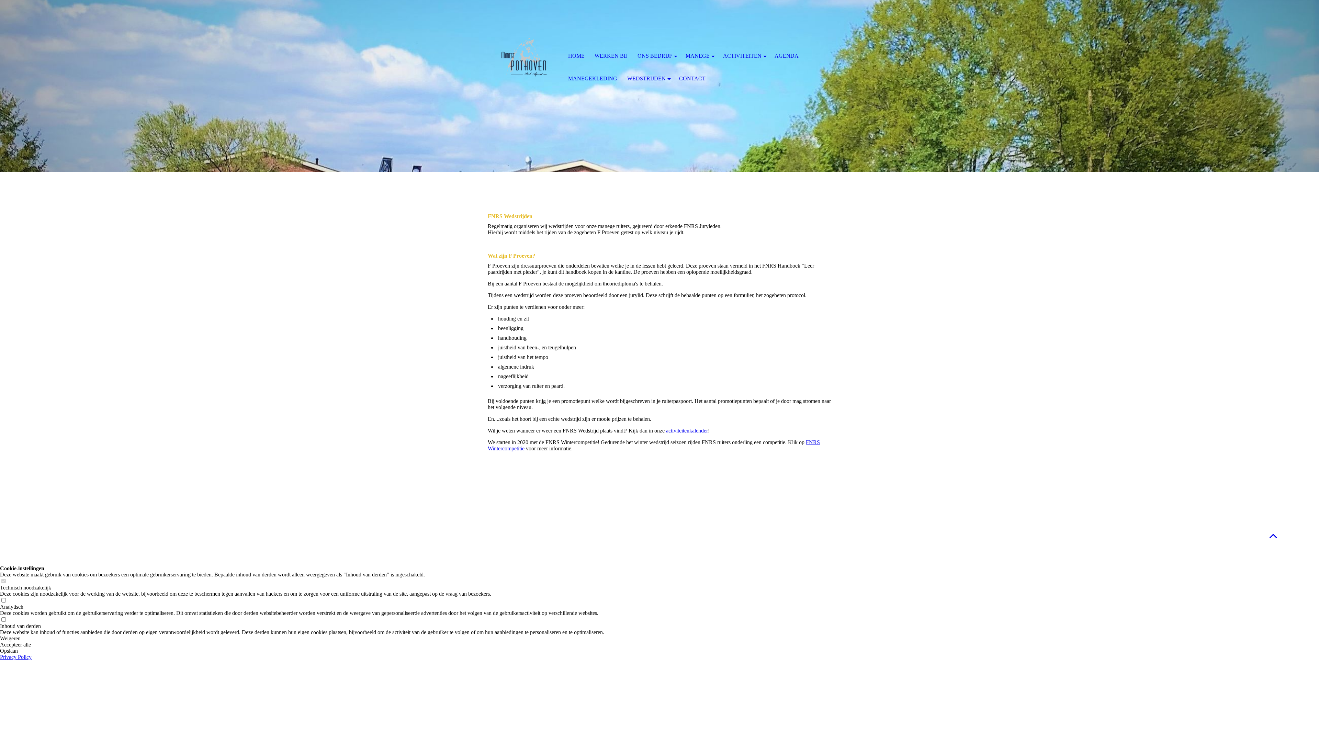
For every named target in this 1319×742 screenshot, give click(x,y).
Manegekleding (592, 78)
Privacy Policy (16, 657)
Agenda (787, 56)
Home (576, 56)
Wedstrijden (646, 78)
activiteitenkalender (687, 431)
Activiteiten (742, 56)
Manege (698, 56)
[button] (302, 639)
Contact (692, 78)
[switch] (3, 581)
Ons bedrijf (655, 56)
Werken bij (611, 56)
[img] (524, 57)
